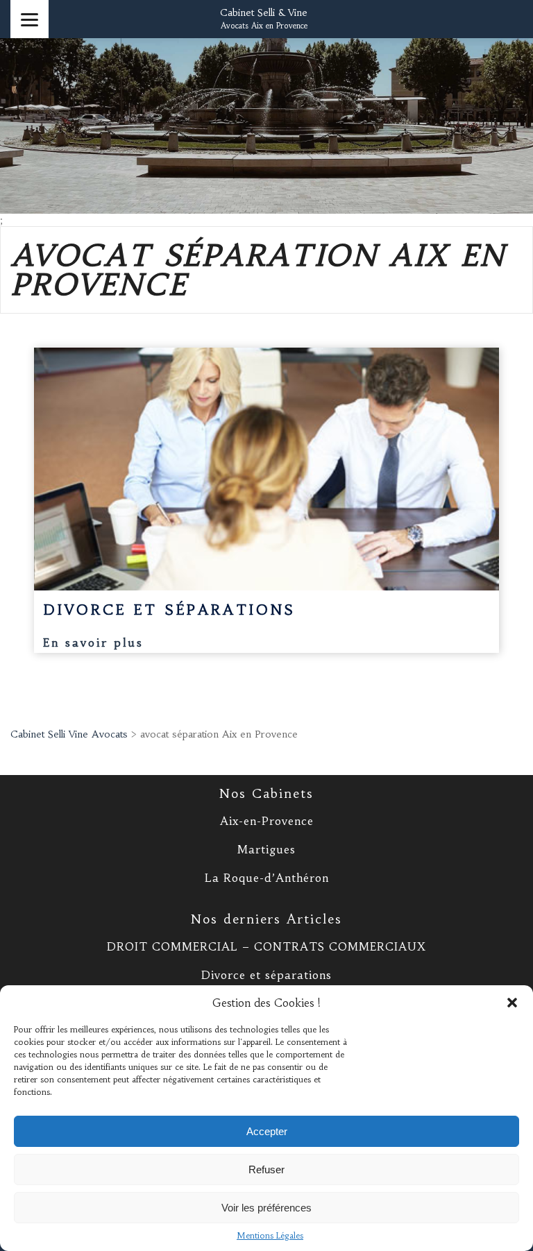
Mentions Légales (270, 1235)
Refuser (266, 1169)
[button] (512, 1003)
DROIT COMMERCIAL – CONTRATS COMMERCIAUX (266, 946)
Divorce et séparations (266, 975)
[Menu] (29, 19)
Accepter (266, 1131)
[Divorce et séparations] (266, 469)
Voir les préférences (266, 1208)
